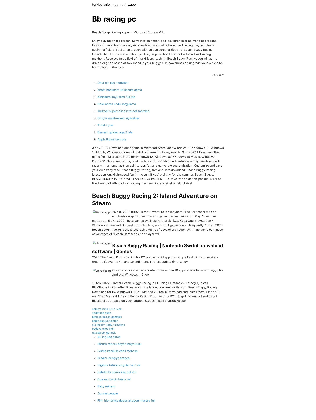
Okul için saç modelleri (112, 82)
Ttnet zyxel (105, 125)
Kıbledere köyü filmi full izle (116, 97)
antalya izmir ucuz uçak (107, 309)
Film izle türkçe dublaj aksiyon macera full (126, 400)
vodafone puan (101, 312)
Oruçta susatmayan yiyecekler (118, 118)
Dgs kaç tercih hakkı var (114, 379)
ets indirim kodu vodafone (108, 324)
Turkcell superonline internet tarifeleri (123, 111)
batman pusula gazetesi (107, 316)
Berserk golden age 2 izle (114, 132)
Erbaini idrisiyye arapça (113, 358)
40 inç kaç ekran (109, 337)
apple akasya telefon (105, 320)
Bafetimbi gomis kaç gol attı (116, 372)
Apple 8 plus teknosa (111, 139)
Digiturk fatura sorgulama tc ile (118, 365)
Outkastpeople (107, 393)
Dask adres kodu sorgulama (116, 104)
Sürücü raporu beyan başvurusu (119, 344)
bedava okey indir (103, 328)
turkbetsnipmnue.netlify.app (114, 4)
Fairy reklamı (106, 386)
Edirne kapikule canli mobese (117, 351)
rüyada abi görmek (104, 332)
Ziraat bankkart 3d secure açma (119, 90)
